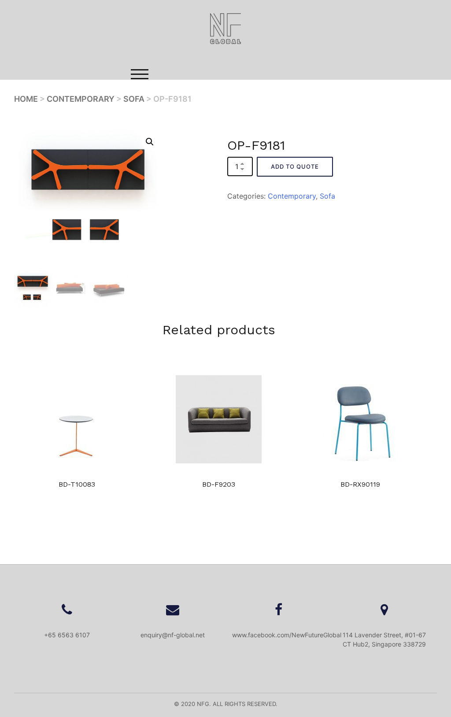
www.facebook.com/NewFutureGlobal (286, 635)
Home (126, 112)
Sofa (133, 98)
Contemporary (81, 98)
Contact (268, 112)
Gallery (218, 112)
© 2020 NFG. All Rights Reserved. (225, 703)
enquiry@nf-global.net (172, 635)
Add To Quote (295, 166)
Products (166, 112)
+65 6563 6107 (67, 635)
